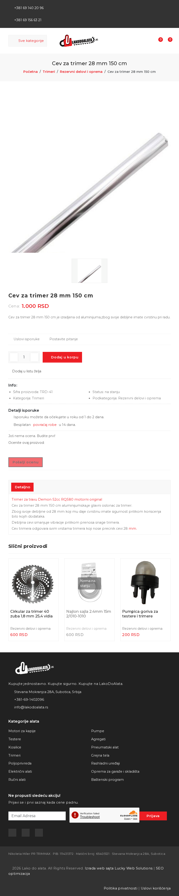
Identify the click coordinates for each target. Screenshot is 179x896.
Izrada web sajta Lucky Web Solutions (119, 868)
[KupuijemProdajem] (167, 5)
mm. (133, 528)
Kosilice (14, 747)
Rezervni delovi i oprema (81, 72)
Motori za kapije (22, 731)
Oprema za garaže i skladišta (115, 771)
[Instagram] (159, 5)
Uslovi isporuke (27, 339)
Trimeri (49, 72)
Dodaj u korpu (64, 357)
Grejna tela (100, 755)
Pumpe (97, 731)
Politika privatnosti (121, 888)
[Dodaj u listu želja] (50, 577)
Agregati (98, 739)
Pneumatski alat (105, 747)
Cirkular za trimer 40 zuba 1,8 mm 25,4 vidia (31, 613)
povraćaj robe (45, 425)
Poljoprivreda (19, 763)
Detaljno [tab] (22, 487)
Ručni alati (17, 780)
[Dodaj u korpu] (50, 566)
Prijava (153, 816)
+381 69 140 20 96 (29, 8)
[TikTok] (151, 5)
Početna (30, 72)
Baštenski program (107, 780)
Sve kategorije (30, 40)
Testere (14, 739)
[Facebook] (144, 5)
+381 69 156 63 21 (27, 20)
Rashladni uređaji (105, 763)
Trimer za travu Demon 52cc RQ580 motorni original (57, 499)
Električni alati (20, 771)
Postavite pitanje (63, 339)
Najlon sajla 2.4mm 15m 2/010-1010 (88, 613)
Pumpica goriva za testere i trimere (140, 613)
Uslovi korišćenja (156, 888)
